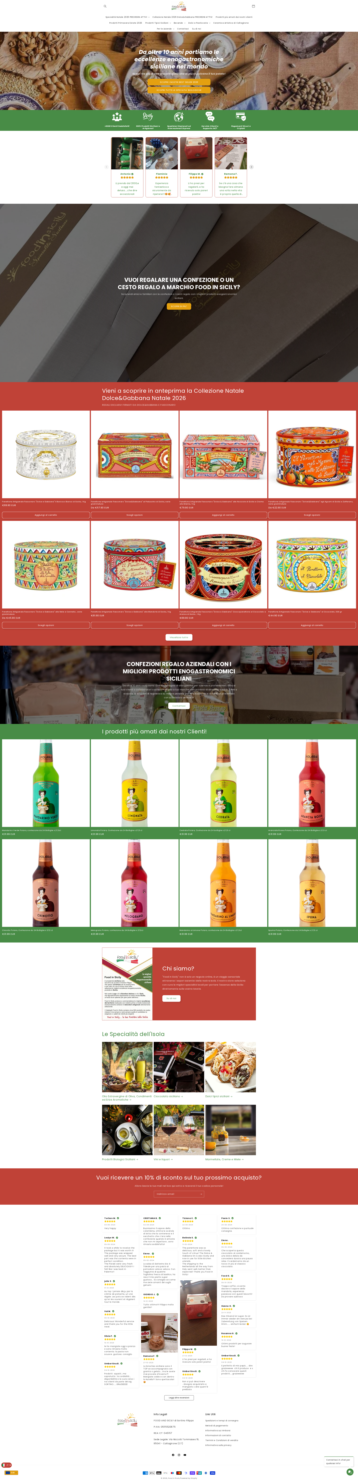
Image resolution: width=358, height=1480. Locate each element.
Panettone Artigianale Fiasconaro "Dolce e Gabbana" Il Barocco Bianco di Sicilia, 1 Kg (44, 502)
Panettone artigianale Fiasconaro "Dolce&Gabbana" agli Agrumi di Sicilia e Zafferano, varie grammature (310, 503)
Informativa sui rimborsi (217, 1430)
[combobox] (11, 1472)
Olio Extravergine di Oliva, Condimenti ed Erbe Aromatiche (127, 1098)
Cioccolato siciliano (167, 1096)
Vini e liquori (162, 1159)
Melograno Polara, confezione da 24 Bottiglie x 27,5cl (117, 930)
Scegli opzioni (135, 514)
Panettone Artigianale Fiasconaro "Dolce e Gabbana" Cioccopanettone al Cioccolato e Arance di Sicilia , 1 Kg (223, 613)
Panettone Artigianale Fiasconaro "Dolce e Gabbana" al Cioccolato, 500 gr (305, 612)
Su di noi (171, 998)
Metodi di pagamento (216, 1425)
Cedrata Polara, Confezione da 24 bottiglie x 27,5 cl (205, 830)
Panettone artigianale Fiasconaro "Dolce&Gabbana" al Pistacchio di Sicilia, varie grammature (130, 503)
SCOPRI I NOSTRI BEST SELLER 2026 (179, 82)
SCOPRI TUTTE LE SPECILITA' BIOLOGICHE (179, 90)
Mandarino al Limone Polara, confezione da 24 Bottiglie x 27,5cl (211, 930)
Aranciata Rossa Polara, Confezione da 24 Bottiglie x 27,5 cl (297, 830)
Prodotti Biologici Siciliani (118, 1159)
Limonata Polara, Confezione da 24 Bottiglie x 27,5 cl (116, 830)
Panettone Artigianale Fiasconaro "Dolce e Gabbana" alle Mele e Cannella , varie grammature (42, 613)
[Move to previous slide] (106, 167)
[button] (105, 6)
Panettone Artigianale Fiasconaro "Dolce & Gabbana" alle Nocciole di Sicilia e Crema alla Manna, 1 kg (222, 503)
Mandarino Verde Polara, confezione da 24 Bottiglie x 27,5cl (31, 830)
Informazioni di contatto (218, 1435)
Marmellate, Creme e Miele (223, 1159)
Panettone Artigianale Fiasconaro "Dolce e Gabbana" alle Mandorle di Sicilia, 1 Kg (131, 612)
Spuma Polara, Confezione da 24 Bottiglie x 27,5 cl (293, 930)
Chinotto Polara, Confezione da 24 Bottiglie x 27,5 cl (27, 930)
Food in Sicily (174, 1478)
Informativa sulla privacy (218, 1445)
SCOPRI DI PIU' (179, 306)
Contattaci (179, 705)
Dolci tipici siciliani (217, 1096)
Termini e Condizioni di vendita (221, 1440)
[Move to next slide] (251, 167)
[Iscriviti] (201, 1194)
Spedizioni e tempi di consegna (221, 1420)
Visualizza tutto (179, 637)
